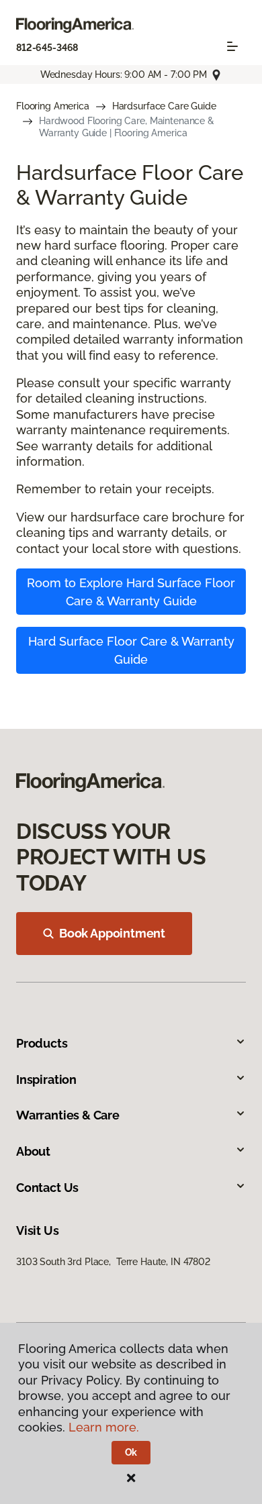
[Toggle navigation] (232, 46)
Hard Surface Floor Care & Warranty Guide (131, 650)
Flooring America (52, 106)
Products (42, 1043)
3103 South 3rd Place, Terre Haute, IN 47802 (113, 1261)
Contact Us (47, 1188)
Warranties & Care (68, 1115)
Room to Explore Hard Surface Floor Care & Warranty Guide (131, 592)
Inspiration (46, 1079)
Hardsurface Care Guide (164, 106)
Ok (131, 1452)
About (33, 1151)
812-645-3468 (47, 47)
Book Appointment (112, 933)
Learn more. (104, 1427)
